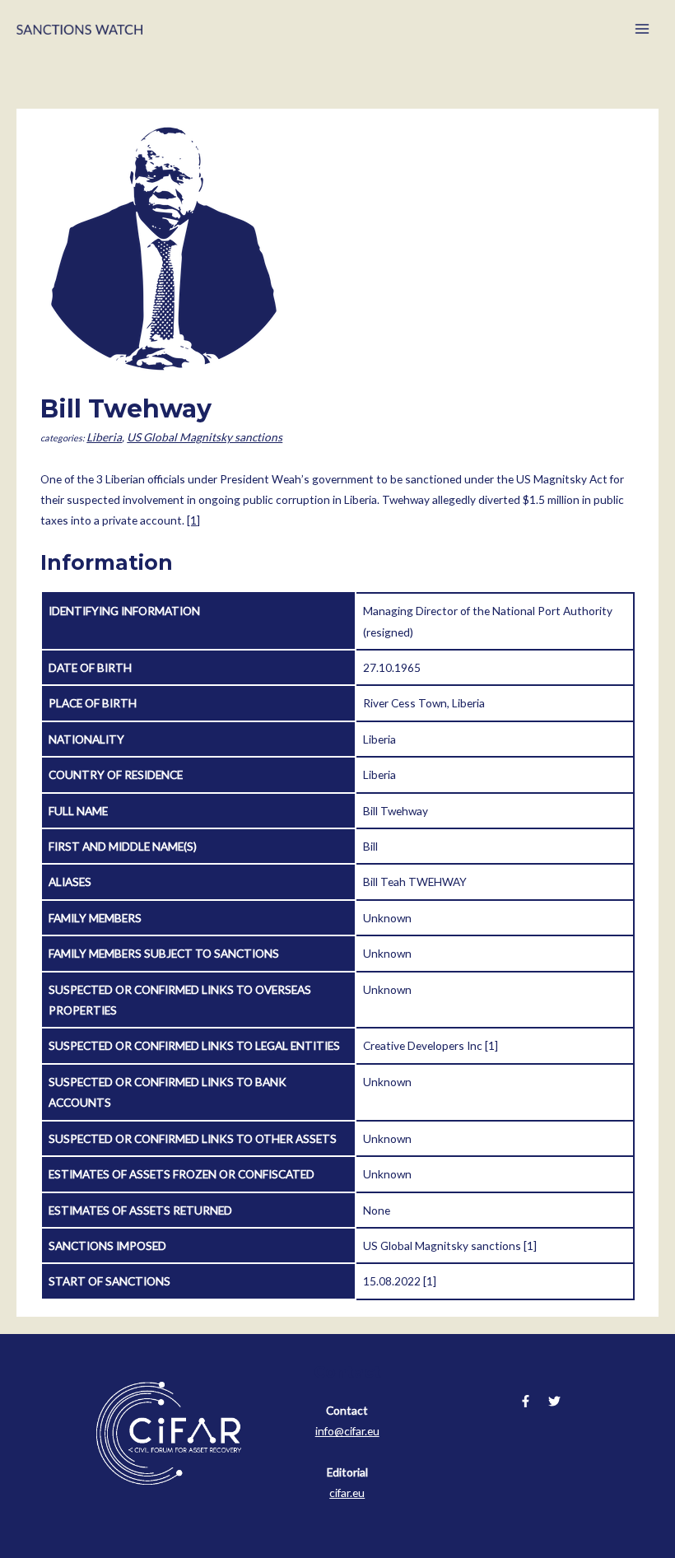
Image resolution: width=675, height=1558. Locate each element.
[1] (193, 520)
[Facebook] (525, 1401)
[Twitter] (554, 1401)
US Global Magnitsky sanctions (204, 437)
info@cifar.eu (347, 1431)
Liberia (104, 437)
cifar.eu (347, 1493)
